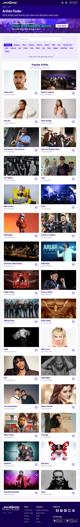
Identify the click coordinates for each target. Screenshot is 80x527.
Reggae (55, 48)
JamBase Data (40, 513)
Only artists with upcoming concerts (41, 57)
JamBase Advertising (42, 510)
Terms (9, 512)
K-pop (25, 48)
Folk (59, 45)
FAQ (37, 519)
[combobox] (40, 39)
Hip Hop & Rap (67, 45)
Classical (39, 45)
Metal (37, 48)
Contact (38, 522)
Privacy (4, 512)
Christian (31, 45)
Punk (49, 48)
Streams (26, 519)
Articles (26, 516)
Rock (71, 48)
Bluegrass (17, 45)
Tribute (7, 51)
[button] (62, 2)
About (38, 516)
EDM (53, 45)
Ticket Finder (28, 510)
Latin (31, 48)
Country (47, 45)
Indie (6, 48)
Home (4, 7)
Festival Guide (28, 513)
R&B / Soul (64, 48)
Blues (24, 45)
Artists (26, 522)
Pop (43, 48)
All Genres (8, 45)
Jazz (20, 48)
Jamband (13, 48)
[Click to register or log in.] (36, 93)
